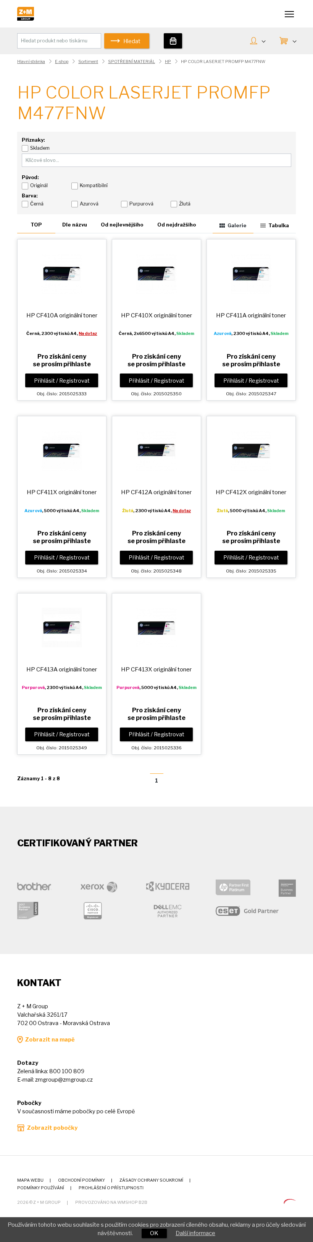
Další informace (195, 1233)
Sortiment (88, 61)
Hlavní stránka (31, 61)
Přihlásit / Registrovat (62, 380)
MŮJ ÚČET (257, 41)
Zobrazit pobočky (52, 1127)
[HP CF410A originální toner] (61, 273)
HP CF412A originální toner (156, 492)
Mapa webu (30, 1180)
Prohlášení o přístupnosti (111, 1187)
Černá (37, 204)
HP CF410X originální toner (156, 315)
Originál (39, 185)
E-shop (61, 61)
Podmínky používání (40, 1187)
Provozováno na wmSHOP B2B (111, 1202)
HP (168, 61)
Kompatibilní (94, 185)
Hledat (131, 41)
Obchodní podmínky (81, 1180)
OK (154, 1233)
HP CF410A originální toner (61, 315)
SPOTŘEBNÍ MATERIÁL (131, 61)
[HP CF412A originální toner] (156, 450)
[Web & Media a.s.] (290, 1201)
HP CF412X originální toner (251, 492)
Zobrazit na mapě (49, 1039)
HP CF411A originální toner (251, 315)
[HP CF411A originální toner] (251, 273)
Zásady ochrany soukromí (151, 1180)
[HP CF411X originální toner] (61, 450)
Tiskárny (173, 41)
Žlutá (184, 204)
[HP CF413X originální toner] (156, 627)
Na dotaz (88, 333)
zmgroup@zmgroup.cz (64, 1079)
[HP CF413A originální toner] (61, 627)
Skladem (40, 148)
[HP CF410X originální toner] (156, 273)
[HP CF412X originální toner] (251, 450)
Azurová (89, 204)
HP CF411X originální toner (62, 492)
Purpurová (141, 204)
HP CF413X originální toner (156, 669)
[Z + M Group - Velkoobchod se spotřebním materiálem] (25, 18)
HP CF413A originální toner (61, 669)
